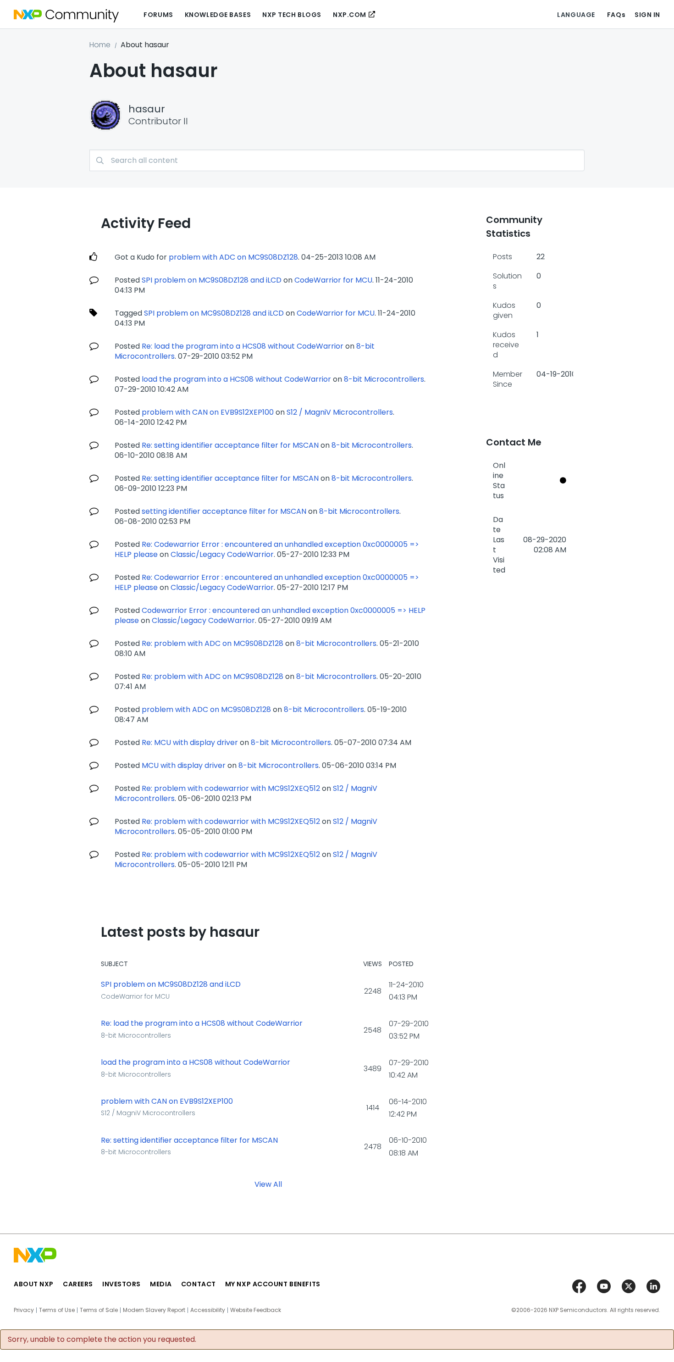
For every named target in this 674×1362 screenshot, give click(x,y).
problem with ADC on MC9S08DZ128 (233, 257)
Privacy (24, 1310)
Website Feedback (255, 1310)
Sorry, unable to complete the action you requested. (102, 1339)
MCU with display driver (184, 765)
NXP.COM (349, 14)
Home (99, 44)
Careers (78, 1284)
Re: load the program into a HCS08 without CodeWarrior (242, 346)
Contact (198, 1284)
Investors (121, 1284)
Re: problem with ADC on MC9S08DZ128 (212, 643)
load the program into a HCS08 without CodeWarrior (236, 379)
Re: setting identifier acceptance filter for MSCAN (230, 445)
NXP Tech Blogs (291, 14)
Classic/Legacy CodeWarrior (222, 554)
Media (161, 1284)
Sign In (647, 14)
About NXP (34, 1284)
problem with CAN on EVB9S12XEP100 (208, 412)
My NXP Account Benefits (272, 1284)
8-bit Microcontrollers (384, 379)
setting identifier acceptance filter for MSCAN (224, 511)
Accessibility (207, 1310)
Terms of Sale (99, 1310)
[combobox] (337, 160)
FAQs (616, 14)
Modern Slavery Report (154, 1310)
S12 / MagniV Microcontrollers (340, 412)
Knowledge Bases (218, 14)
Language (576, 14)
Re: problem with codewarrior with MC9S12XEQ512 (231, 788)
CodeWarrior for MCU (333, 280)
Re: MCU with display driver (190, 742)
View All (268, 1184)
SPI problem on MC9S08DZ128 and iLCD (212, 280)
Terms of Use (57, 1310)
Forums (158, 14)
